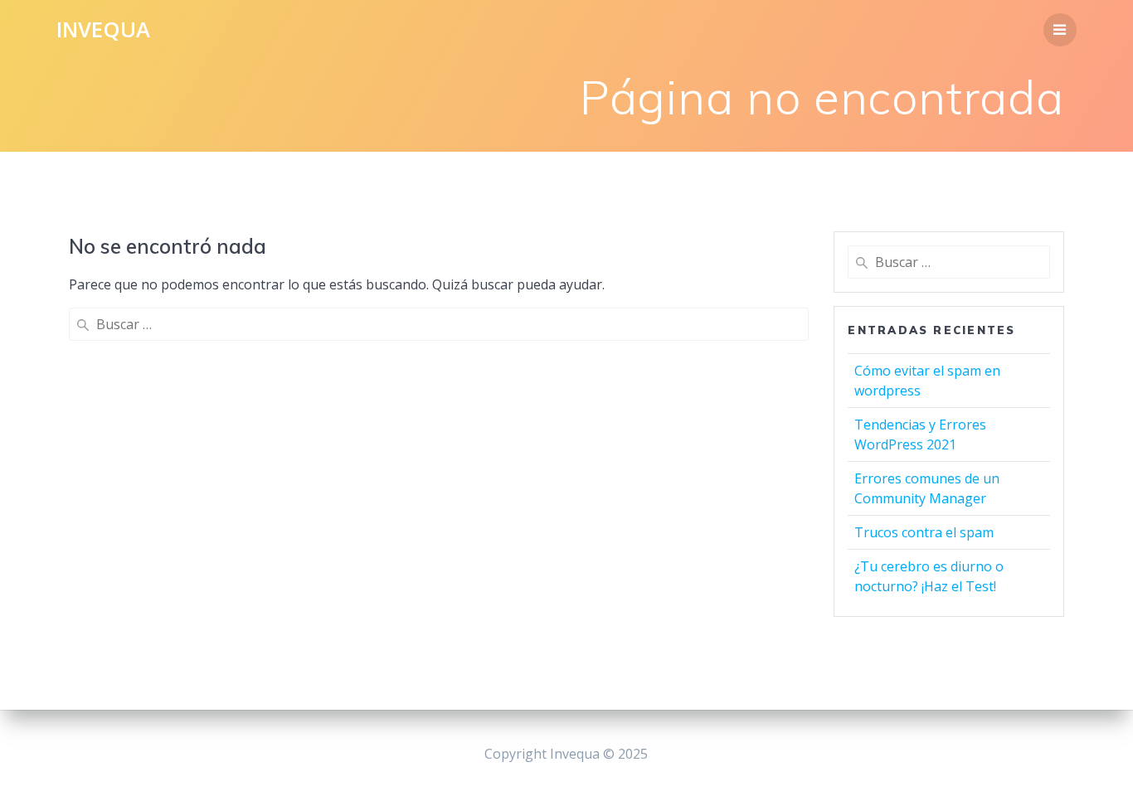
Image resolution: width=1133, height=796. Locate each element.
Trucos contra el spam (924, 532)
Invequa (103, 30)
